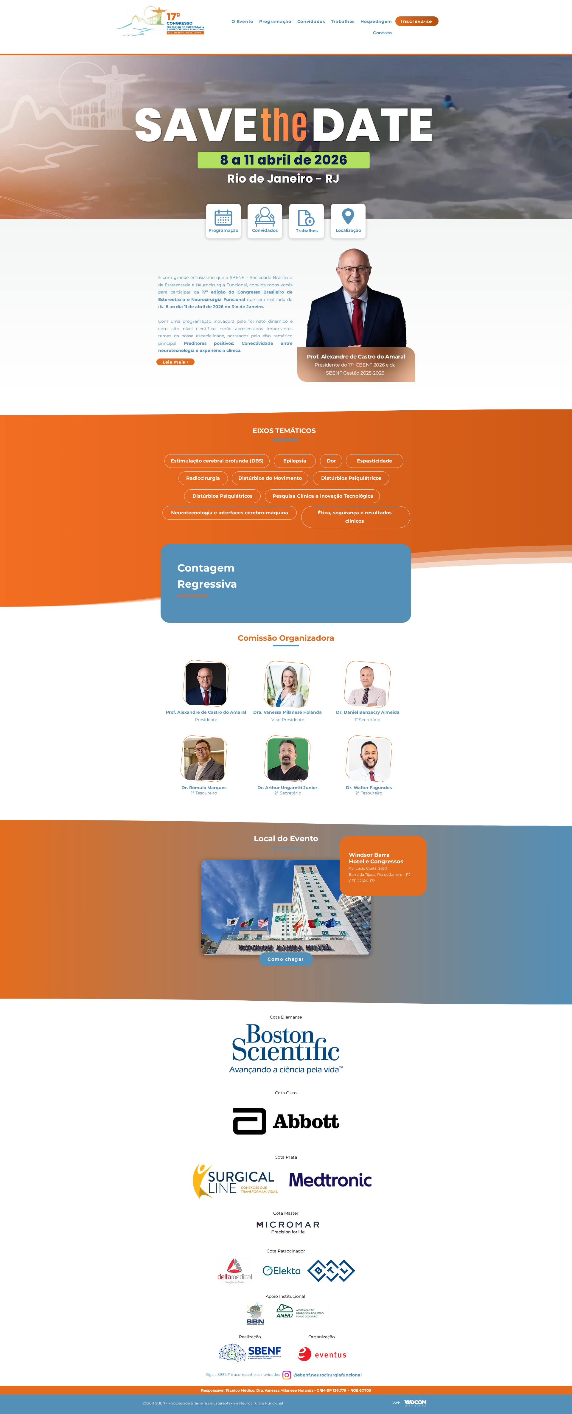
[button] (357, 707)
